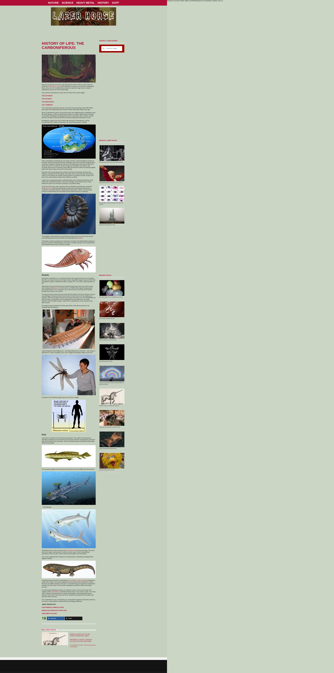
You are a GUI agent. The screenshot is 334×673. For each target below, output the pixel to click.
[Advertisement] (83, 33)
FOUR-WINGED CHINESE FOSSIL (53, 607)
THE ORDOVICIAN (48, 102)
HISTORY (103, 2)
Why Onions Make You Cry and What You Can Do (111, 297)
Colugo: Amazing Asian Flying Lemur (108, 448)
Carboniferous (71, 550)
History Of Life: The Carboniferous (63, 45)
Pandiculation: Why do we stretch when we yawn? (111, 182)
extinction (80, 238)
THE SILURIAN (47, 99)
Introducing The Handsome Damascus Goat (109, 427)
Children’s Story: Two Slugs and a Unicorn (109, 405)
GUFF (115, 2)
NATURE (53, 2)
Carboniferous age (53, 86)
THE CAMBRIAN (47, 105)
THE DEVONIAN (47, 96)
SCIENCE (67, 2)
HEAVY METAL (85, 2)
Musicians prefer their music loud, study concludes (111, 162)
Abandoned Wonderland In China (107, 224)
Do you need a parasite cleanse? (107, 318)
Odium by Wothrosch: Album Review (107, 340)
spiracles (57, 288)
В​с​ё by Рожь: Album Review (105, 361)
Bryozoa (48, 188)
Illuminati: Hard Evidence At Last (106, 470)
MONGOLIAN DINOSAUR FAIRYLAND (54, 610)
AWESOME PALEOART (49, 613)
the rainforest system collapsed (78, 580)
